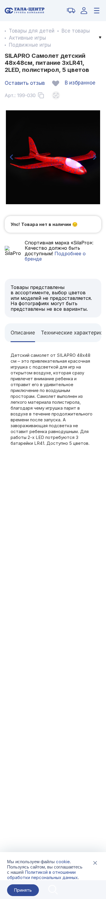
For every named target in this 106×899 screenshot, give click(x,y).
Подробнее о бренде (55, 256)
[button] (11, 157)
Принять (23, 890)
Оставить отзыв (25, 83)
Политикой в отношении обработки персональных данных (42, 874)
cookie (63, 861)
